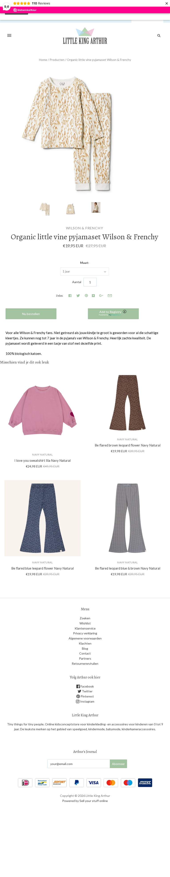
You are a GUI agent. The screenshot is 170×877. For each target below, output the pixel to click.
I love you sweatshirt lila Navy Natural (42, 460)
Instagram (86, 701)
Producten (57, 60)
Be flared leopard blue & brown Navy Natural (127, 568)
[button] (113, 313)
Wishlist (85, 623)
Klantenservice (85, 628)
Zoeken (85, 618)
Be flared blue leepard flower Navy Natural (42, 568)
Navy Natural (42, 454)
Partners (85, 658)
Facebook (87, 686)
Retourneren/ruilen (85, 663)
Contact (85, 653)
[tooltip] (125, 312)
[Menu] (9, 35)
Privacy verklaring (85, 633)
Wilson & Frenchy (84, 228)
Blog (85, 648)
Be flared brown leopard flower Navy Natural (127, 445)
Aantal (76, 282)
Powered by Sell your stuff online (85, 801)
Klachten (85, 643)
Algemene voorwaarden (85, 638)
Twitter (87, 691)
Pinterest (87, 696)
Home (43, 60)
